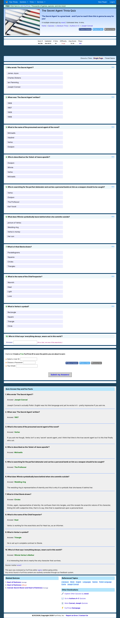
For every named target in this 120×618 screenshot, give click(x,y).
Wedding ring (13, 227)
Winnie (10, 167)
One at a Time (86, 58)
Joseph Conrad (14, 87)
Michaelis (11, 133)
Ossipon (11, 147)
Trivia (32, 2)
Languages (87, 582)
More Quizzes (76, 603)
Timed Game (110, 58)
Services (40, 2)
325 (80, 43)
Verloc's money (14, 232)
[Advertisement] (60, 50)
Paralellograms (14, 252)
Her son (11, 236)
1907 (10, 108)
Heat (10, 287)
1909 (10, 112)
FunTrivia (72, 608)
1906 (10, 117)
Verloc (10, 142)
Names (95, 582)
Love (10, 296)
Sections (23, 2)
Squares (11, 257)
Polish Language (105, 582)
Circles (10, 262)
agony (40, 570)
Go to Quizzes (75, 598)
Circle (10, 326)
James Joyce (13, 73)
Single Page (98, 58)
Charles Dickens (14, 78)
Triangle (11, 321)
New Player (102, 2)
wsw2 (63, 22)
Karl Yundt (12, 206)
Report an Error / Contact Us (77, 615)
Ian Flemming (13, 82)
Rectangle (12, 312)
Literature (65, 582)
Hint (113, 67)
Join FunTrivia (25, 6)
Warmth (11, 282)
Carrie (63, 584)
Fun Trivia (13, 2)
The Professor (13, 202)
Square (11, 317)
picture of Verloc (14, 223)
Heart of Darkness (14, 582)
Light (10, 291)
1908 (10, 103)
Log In (112, 2)
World (72, 582)
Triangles (11, 266)
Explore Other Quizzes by (77, 594)
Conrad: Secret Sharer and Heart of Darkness (25, 588)
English (78, 582)
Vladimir (11, 138)
